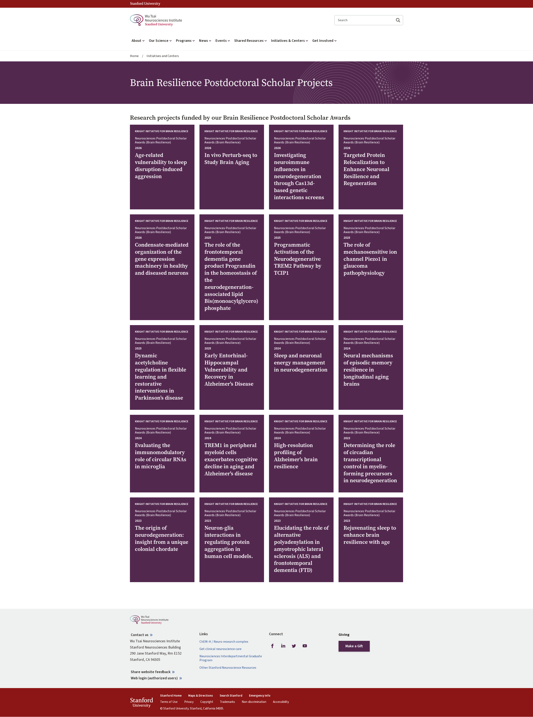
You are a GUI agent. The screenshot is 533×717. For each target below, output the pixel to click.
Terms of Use (169, 702)
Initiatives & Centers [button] (288, 40)
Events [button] (221, 40)
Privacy (189, 702)
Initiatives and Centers (163, 56)
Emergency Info (259, 696)
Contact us (139, 634)
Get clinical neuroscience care (220, 649)
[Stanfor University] (145, 4)
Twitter (294, 646)
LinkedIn (283, 646)
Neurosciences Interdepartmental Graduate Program (230, 658)
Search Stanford (231, 696)
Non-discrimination (254, 702)
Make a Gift (354, 646)
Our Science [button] (158, 40)
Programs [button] (184, 40)
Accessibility (281, 702)
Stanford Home (171, 696)
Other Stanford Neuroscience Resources (227, 668)
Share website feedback (151, 672)
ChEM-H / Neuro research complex (223, 642)
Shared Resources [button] (249, 40)
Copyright (206, 702)
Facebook (272, 646)
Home (134, 56)
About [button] (136, 40)
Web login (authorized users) (154, 678)
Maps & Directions (200, 696)
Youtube (304, 646)
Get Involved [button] (322, 40)
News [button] (203, 40)
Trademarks (227, 702)
